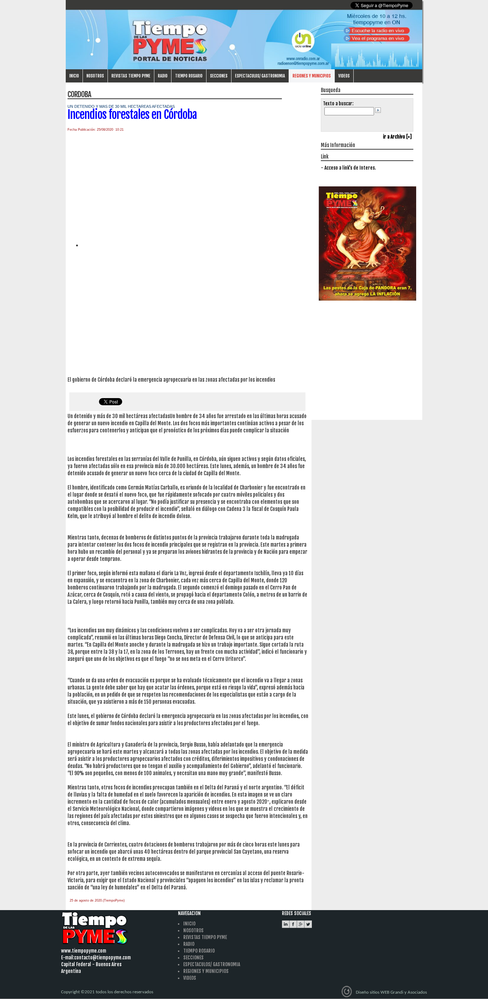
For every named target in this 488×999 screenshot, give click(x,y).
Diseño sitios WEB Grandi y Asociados (391, 992)
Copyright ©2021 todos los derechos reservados (107, 992)
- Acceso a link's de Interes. (348, 168)
